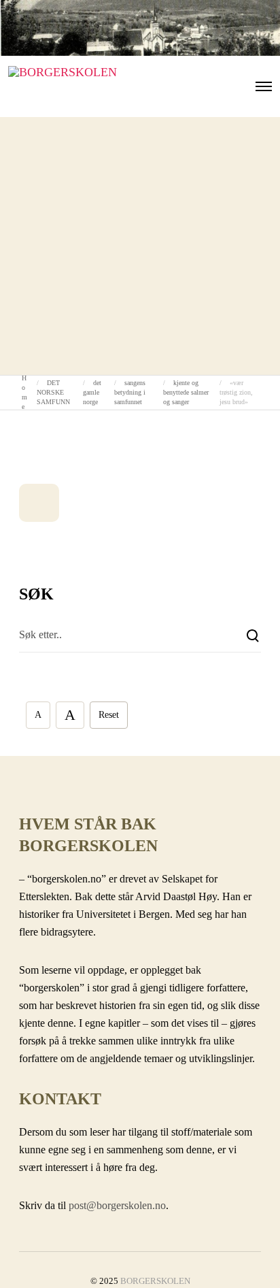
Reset (109, 715)
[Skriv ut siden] (39, 503)
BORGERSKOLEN (155, 1281)
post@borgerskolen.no (117, 1205)
